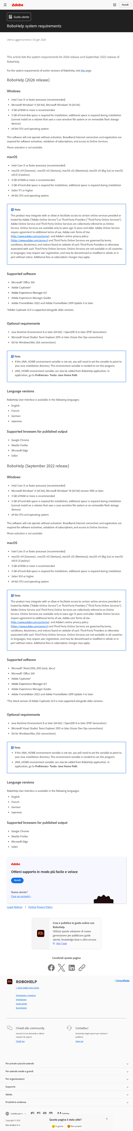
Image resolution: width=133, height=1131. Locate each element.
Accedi (125, 4)
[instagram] (38, 1113)
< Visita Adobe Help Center (27, 988)
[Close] (107, 1118)
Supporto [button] (10, 1086)
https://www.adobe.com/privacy (29, 240)
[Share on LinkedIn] (72, 970)
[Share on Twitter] (61, 970)
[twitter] (44, 1113)
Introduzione (21, 999)
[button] (114, 5)
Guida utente (21, 1004)
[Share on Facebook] (51, 970)
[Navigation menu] (5, 5)
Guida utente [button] (21, 17)
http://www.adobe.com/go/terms (30, 236)
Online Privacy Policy (40, 907)
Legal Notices (14, 907)
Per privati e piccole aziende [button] (20, 1063)
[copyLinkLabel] (82, 970)
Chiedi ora (20, 1041)
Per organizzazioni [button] (15, 1078)
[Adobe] (17, 5)
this (83, 70)
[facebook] (32, 1113)
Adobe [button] (9, 1094)
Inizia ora (79, 1041)
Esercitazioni (21, 1008)
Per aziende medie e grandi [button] (19, 1071)
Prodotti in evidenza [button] (16, 1102)
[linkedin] (50, 1113)
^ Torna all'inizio (122, 980)
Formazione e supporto (26, 995)
